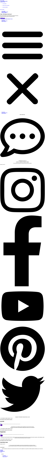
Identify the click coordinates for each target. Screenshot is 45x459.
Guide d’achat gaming (4, 112)
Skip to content (2, 0)
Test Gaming (3, 11)
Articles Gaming (4, 12)
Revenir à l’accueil (2, 18)
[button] (22, 66)
